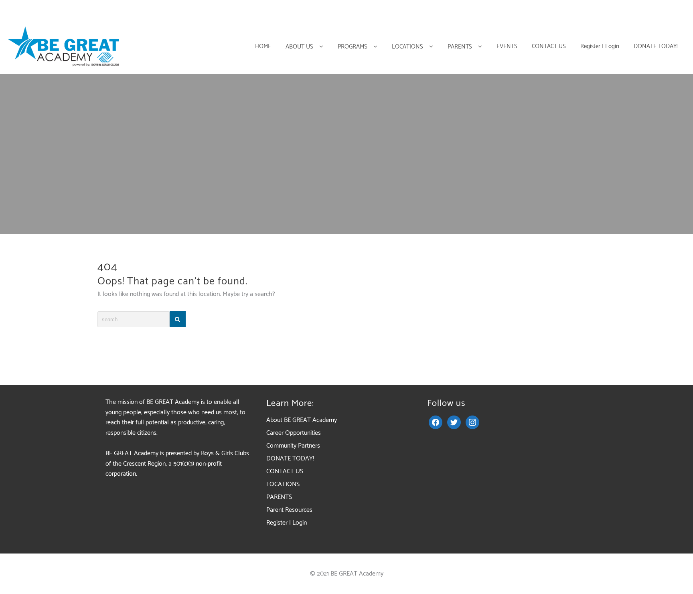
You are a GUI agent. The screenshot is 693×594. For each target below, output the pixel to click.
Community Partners (293, 445)
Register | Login (286, 522)
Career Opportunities (293, 433)
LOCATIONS (283, 484)
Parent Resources (289, 510)
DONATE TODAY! (290, 458)
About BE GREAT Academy (301, 420)
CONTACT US (284, 471)
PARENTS (279, 497)
